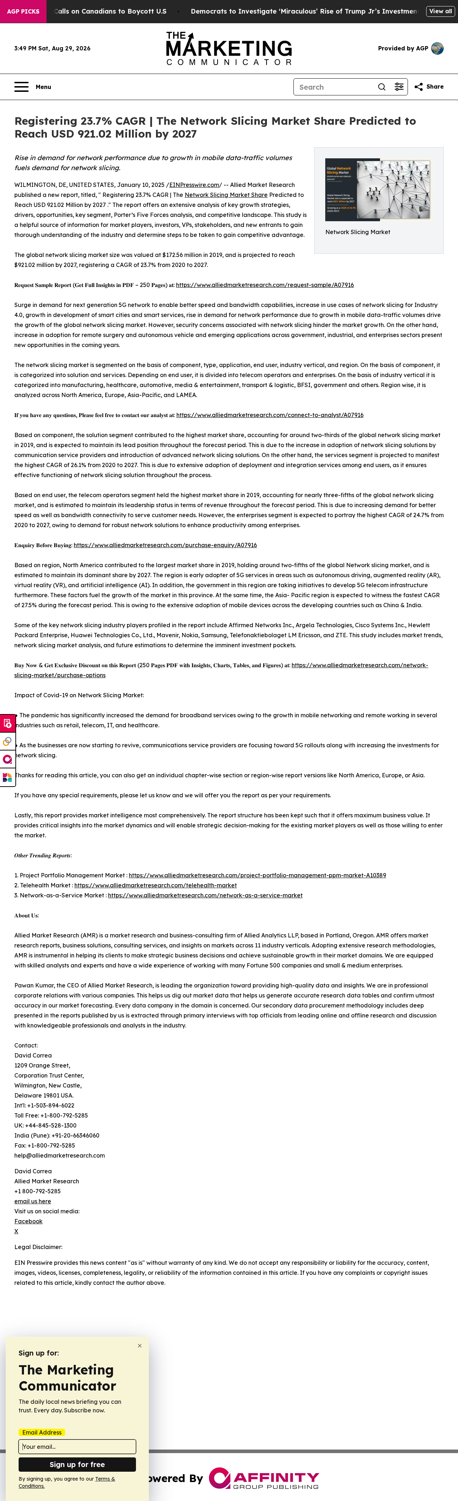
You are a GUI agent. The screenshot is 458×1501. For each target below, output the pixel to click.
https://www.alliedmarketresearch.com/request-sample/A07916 (265, 284)
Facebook (28, 1221)
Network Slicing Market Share (226, 194)
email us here (32, 1201)
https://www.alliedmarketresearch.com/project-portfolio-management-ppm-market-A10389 (257, 875)
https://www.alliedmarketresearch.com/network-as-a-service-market (205, 895)
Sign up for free (77, 1464)
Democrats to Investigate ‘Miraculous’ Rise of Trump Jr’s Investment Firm (314, 11)
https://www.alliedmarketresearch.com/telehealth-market (155, 885)
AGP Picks (23, 11)
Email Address (42, 1432)
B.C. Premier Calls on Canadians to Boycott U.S (89, 11)
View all (440, 11)
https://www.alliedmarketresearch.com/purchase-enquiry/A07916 (165, 545)
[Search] (381, 87)
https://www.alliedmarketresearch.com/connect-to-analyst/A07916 (270, 414)
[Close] (139, 1345)
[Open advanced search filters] (399, 87)
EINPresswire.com (194, 184)
